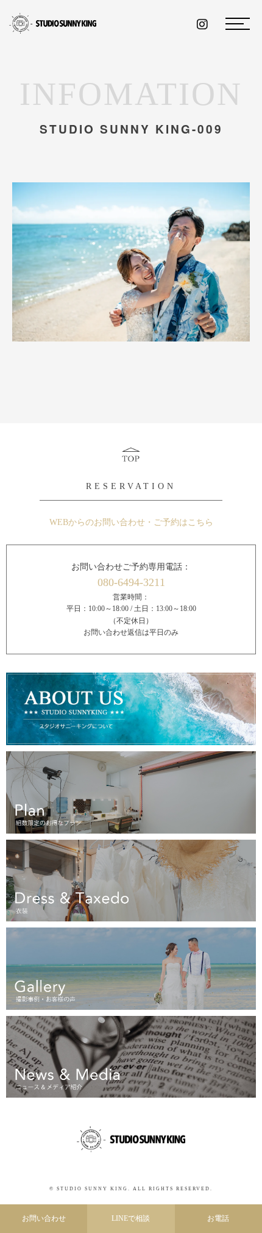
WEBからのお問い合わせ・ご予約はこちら (131, 522)
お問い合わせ (44, 1218)
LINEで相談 (131, 1218)
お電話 (218, 1218)
